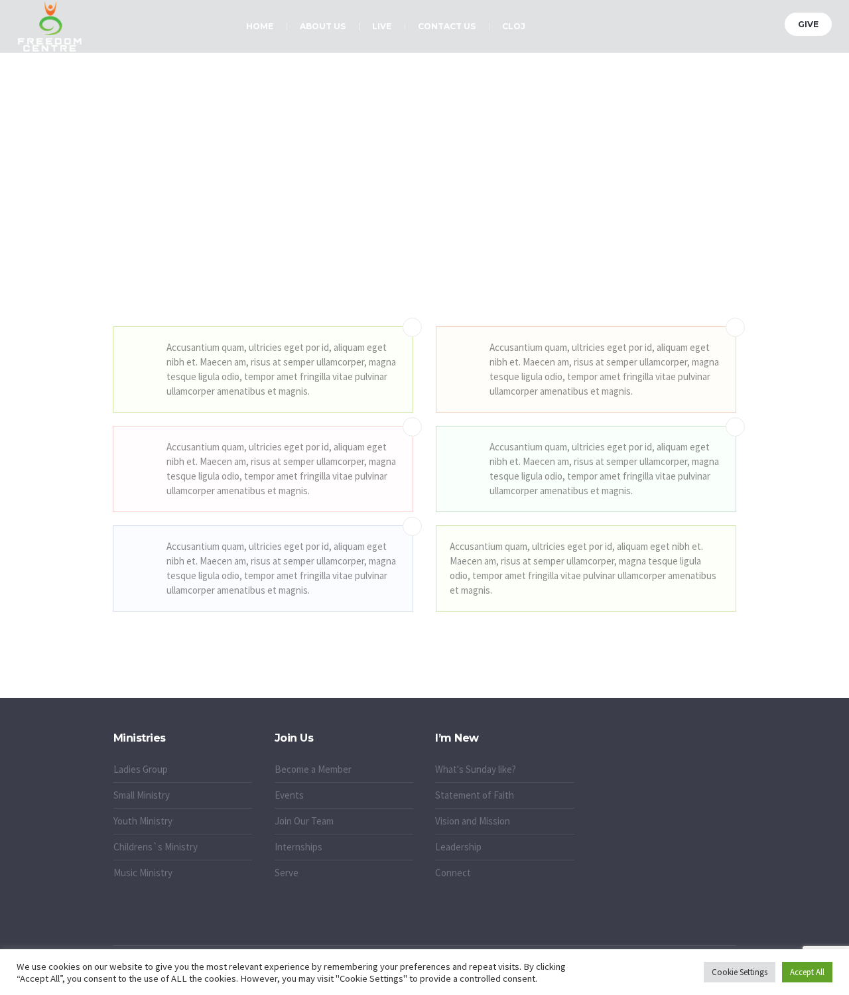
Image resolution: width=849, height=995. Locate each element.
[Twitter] (736, 22)
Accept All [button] (807, 972)
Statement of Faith (474, 795)
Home (396, 226)
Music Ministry (142, 872)
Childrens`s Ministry (155, 846)
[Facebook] (719, 22)
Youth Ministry (142, 821)
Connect (453, 872)
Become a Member (313, 769)
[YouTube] (769, 22)
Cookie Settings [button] (739, 972)
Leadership (458, 846)
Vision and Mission (472, 821)
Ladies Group (140, 769)
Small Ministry (141, 795)
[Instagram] (752, 22)
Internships (298, 846)
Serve (286, 872)
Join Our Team (304, 821)
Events (289, 795)
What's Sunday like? (475, 769)
